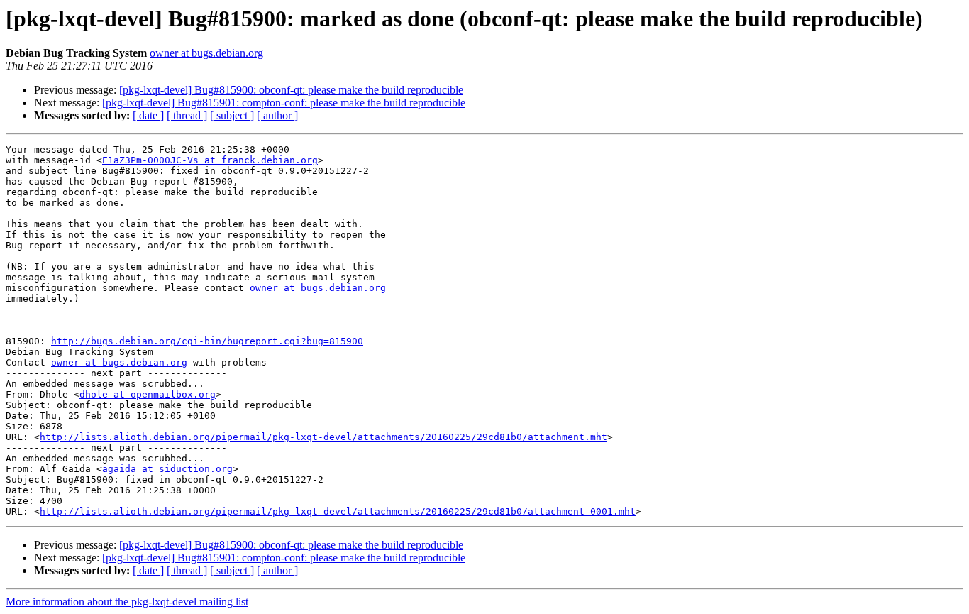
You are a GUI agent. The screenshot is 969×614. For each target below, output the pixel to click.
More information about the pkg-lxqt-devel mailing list (127, 602)
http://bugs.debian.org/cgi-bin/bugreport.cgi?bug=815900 (207, 341)
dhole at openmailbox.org (147, 394)
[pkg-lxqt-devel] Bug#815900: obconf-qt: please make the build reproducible (291, 90)
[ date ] (148, 115)
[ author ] (277, 115)
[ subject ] (232, 115)
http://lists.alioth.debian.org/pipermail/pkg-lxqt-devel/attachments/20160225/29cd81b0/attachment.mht (323, 437)
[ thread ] (187, 115)
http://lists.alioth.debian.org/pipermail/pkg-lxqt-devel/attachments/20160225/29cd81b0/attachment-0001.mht (338, 511)
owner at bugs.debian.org (206, 53)
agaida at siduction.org (167, 469)
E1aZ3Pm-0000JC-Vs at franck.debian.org (210, 160)
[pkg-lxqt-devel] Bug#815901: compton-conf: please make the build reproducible (283, 103)
